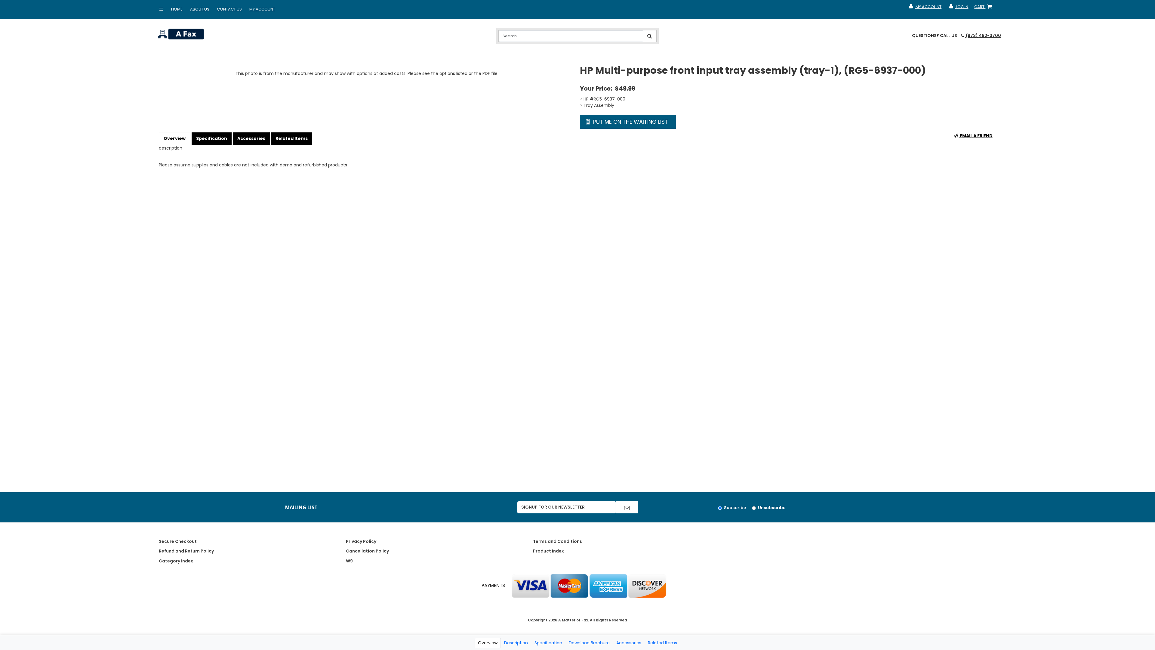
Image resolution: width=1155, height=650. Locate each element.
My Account (262, 9)
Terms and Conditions (557, 541)
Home (177, 9)
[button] (161, 9)
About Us (199, 9)
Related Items (292, 138)
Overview (175, 138)
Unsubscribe (772, 507)
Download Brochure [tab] (589, 643)
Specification (211, 138)
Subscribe (735, 507)
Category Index (176, 561)
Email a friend (976, 136)
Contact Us (229, 9)
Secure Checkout (178, 541)
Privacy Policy (361, 541)
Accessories (251, 138)
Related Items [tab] (662, 643)
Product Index (548, 551)
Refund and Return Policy (186, 551)
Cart (984, 8)
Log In (958, 8)
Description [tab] (516, 643)
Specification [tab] (548, 643)
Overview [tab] (487, 643)
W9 (349, 561)
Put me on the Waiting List (630, 121)
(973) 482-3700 (983, 35)
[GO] (627, 507)
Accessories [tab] (628, 643)
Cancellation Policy (367, 551)
